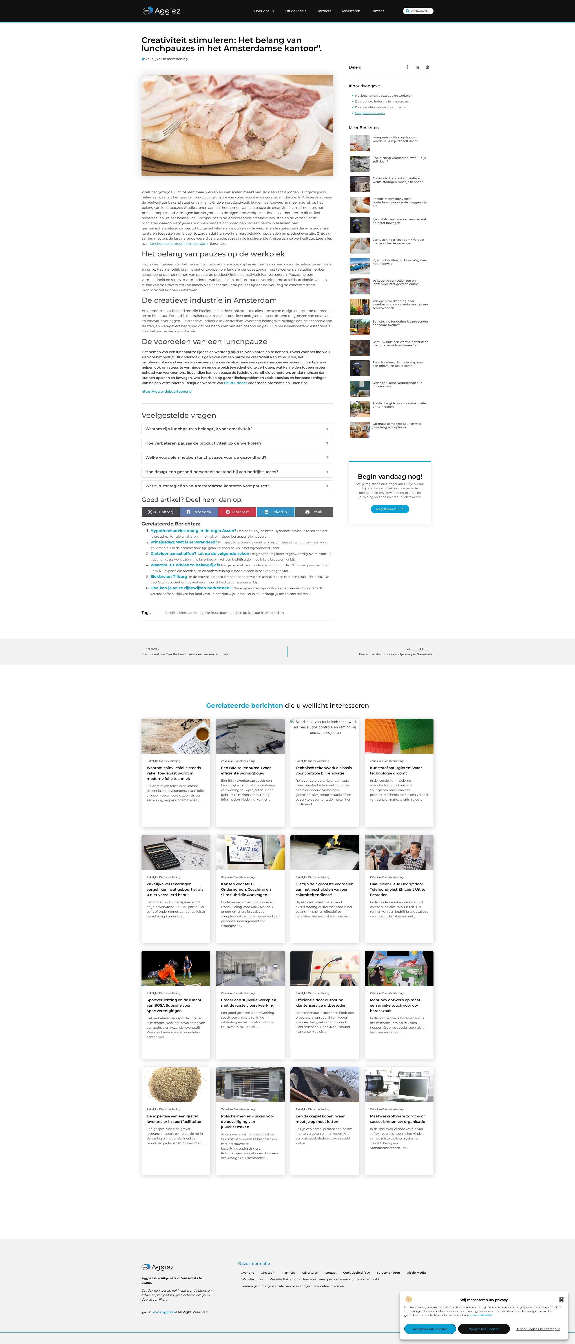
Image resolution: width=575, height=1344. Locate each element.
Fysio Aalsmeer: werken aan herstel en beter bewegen (399, 221)
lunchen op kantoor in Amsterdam (179, 243)
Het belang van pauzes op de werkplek (383, 95)
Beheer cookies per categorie (538, 1329)
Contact (377, 11)
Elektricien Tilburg (168, 576)
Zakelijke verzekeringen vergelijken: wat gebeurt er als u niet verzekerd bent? (175, 889)
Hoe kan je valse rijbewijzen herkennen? (191, 588)
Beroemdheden (388, 1272)
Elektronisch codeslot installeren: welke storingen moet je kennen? (398, 180)
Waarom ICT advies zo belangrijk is (185, 565)
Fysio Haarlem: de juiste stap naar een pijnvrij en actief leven (398, 364)
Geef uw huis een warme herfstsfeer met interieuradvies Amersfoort (400, 343)
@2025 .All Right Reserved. (175, 1312)
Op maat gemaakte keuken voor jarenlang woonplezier (397, 425)
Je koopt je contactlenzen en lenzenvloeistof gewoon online (396, 282)
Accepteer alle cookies (430, 1329)
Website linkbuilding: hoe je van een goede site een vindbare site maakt (324, 1279)
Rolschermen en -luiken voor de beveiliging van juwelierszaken (247, 1121)
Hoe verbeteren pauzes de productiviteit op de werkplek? (237, 443)
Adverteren (350, 11)
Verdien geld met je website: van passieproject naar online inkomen (292, 1286)
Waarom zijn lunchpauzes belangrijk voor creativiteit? (237, 429)
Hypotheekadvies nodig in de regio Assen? (193, 530)
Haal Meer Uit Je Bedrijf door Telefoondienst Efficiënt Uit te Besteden (397, 889)
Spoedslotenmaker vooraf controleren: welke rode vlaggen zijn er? (400, 202)
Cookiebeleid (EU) (356, 1272)
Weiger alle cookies (484, 1329)
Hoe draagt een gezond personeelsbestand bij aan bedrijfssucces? (237, 472)
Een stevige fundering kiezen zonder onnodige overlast (400, 323)
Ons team (268, 1272)
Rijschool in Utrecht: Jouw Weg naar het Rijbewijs (400, 261)
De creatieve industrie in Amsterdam (382, 101)
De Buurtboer (235, 383)
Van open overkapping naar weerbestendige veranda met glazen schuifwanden (400, 304)
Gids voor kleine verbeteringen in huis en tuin (397, 384)
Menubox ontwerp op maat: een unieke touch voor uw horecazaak (395, 1005)
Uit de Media (296, 11)
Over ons (262, 11)
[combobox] (418, 11)
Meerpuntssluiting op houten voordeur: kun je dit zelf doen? (395, 139)
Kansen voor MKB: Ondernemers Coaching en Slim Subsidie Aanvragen (246, 889)
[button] (561, 1300)
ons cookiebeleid (481, 1315)
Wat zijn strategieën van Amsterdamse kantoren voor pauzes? (237, 486)
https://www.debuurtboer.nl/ (167, 391)
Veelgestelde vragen (370, 113)
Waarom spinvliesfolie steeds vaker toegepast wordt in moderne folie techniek (174, 773)
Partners (324, 11)
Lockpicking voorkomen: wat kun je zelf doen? (399, 159)
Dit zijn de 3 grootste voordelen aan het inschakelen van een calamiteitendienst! (325, 889)
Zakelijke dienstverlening (167, 59)
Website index (252, 1279)
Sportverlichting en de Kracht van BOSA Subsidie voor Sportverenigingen (174, 1005)
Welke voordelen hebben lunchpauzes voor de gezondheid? (237, 457)
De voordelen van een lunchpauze (380, 107)
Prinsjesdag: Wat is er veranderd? (183, 542)
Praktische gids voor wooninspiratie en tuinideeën (399, 405)
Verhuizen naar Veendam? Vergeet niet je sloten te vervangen (398, 241)
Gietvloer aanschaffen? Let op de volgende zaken (199, 553)
